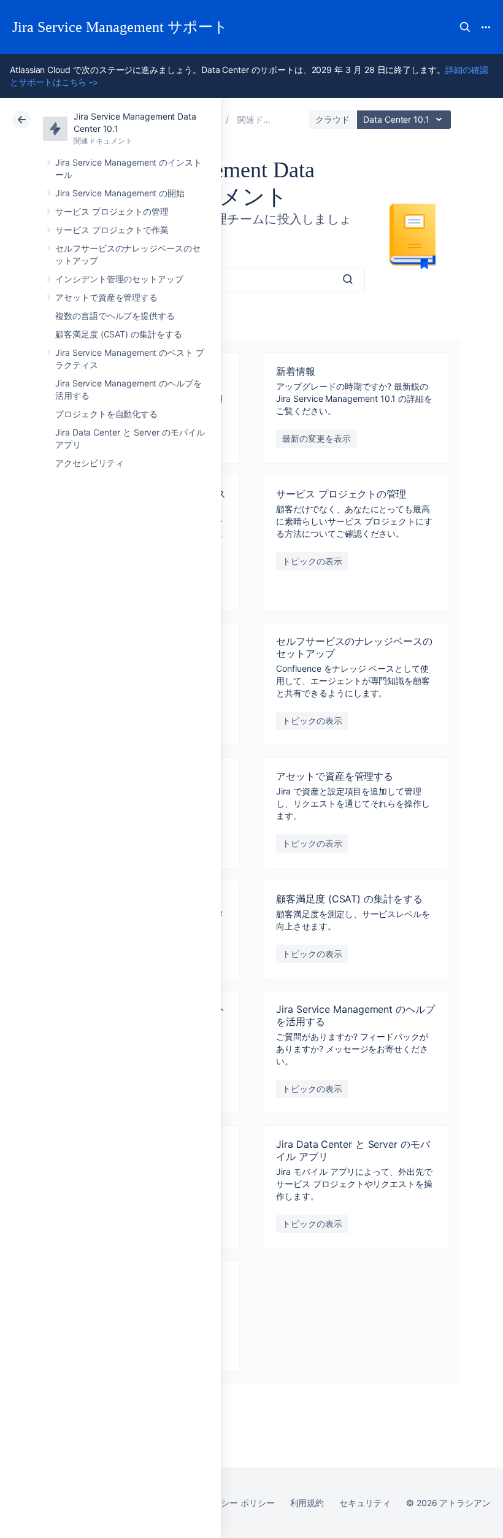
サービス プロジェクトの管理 (112, 211)
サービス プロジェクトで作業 (112, 230)
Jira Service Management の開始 (120, 193)
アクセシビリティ (89, 463)
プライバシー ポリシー (230, 1503)
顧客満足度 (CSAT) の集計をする (118, 334)
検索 (465, 27)
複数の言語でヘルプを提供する (115, 315)
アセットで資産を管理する (106, 297)
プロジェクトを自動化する (106, 414)
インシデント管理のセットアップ (119, 279)
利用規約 (307, 1503)
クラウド (332, 119)
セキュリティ (365, 1503)
